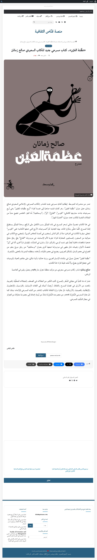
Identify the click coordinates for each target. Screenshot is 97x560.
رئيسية (81, 16)
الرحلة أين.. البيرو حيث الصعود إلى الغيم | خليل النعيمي (16, 534)
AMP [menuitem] (84, 1)
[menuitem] (95, 1)
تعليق (48, 480)
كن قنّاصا (20, 16)
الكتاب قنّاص (29, 16)
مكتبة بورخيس (59, 16)
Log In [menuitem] (91, 1)
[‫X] (72, 380)
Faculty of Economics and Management (18, 532)
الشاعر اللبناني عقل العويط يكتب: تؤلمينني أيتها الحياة (17, 540)
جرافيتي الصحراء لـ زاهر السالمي (17, 527)
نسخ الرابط (40, 355)
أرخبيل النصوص (72, 16)
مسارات (38, 16)
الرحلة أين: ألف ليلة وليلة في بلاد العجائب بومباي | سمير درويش (17, 521)
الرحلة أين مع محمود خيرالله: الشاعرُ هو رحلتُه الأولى (16, 515)
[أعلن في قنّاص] (48, 490)
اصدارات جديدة (57, 41)
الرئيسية (73, 41)
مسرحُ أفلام (48, 16)
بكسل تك (33, 551)
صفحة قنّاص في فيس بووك (48, 6)
